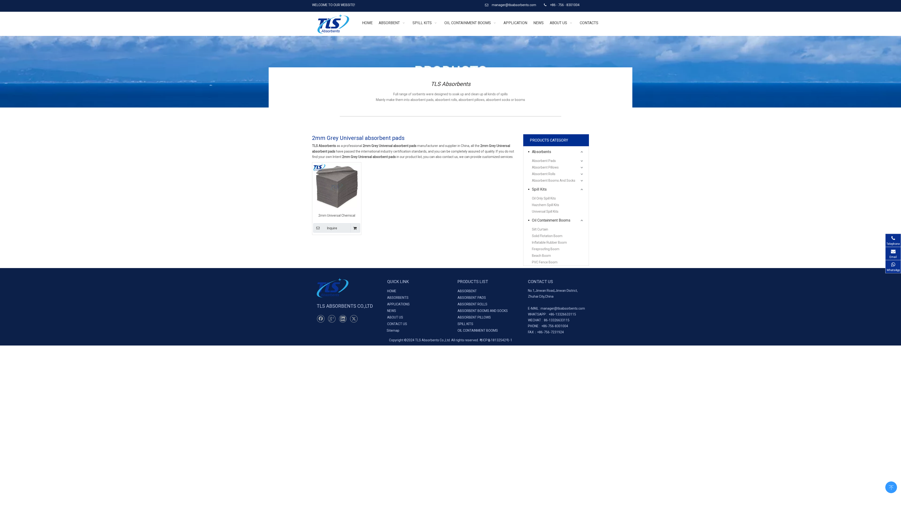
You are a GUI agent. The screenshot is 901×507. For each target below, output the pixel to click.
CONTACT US (397, 324)
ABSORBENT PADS (472, 298)
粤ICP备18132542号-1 (495, 340)
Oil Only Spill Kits (544, 198)
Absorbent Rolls (543, 174)
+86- (552, 314)
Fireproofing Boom (545, 249)
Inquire (332, 228)
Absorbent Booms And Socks (553, 180)
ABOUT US (395, 317)
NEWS (391, 311)
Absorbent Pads (544, 161)
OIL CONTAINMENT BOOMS (478, 330)
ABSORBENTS (398, 298)
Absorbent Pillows (545, 167)
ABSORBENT (467, 291)
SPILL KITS (465, 324)
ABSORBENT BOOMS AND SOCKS (483, 311)
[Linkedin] (343, 319)
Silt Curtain (540, 229)
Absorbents (541, 152)
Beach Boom (541, 255)
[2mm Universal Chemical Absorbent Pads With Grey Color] (336, 186)
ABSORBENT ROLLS (472, 304)
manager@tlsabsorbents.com (514, 5)
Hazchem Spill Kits (545, 205)
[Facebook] (321, 319)
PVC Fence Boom (544, 262)
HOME (391, 291)
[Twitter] (354, 319)
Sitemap (393, 330)
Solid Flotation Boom (547, 236)
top (891, 487)
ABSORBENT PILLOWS (474, 317)
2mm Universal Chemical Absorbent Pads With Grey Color (336, 215)
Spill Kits (539, 189)
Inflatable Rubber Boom (549, 242)
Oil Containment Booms (551, 220)
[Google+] (332, 319)
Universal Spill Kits (545, 211)
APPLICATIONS (398, 304)
